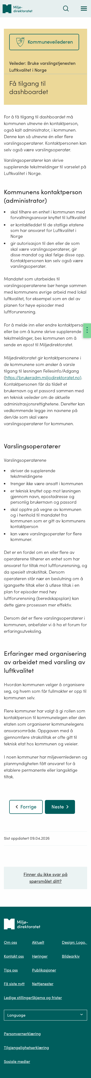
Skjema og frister (47, 997)
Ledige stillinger (18, 997)
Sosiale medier (17, 1061)
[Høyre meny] (87, 330)
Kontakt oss (14, 956)
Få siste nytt (14, 983)
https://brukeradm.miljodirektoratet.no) (43, 377)
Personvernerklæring (22, 1033)
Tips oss (11, 970)
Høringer (40, 956)
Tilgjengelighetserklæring (26, 1047)
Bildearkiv (71, 956)
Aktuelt (38, 942)
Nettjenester (42, 983)
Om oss (10, 942)
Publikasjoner (44, 970)
